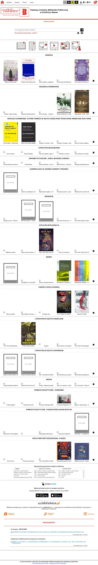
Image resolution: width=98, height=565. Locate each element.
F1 (84, 2)
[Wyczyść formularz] (78, 33)
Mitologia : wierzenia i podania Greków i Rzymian (25, 472)
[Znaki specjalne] (81, 33)
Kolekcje (34, 33)
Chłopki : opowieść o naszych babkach (46, 470)
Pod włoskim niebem (66, 474)
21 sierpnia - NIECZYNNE (19, 529)
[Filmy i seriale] (54, 50)
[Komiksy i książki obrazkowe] (65, 50)
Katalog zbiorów (49, 21)
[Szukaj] (81, 29)
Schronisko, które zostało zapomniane (46, 477)
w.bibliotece (47, 507)
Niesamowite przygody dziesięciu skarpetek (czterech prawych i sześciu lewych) (31, 477)
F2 (89, 2)
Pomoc (25, 2)
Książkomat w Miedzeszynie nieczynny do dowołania (28, 539)
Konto (31, 2)
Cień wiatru (16, 475)
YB (73, 2)
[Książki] (21, 50)
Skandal (63, 475)
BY (77, 2)
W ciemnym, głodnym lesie (67, 472)
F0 (81, 2)
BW (69, 2)
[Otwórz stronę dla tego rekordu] (11, 70)
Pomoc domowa (41, 475)
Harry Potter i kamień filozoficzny (21, 470)
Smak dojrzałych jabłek (43, 474)
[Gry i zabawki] (76, 50)
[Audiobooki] (43, 50)
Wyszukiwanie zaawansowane (23, 33)
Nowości (9, 2)
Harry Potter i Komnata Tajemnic (21, 474)
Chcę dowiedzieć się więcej (40, 563)
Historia (17, 2)
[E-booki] (32, 50)
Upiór (63, 477)
